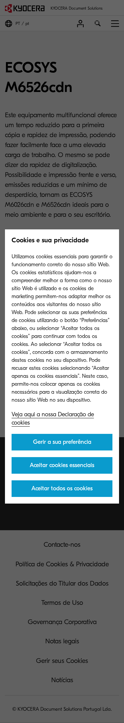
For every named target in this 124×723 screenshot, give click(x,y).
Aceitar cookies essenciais (62, 465)
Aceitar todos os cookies (62, 488)
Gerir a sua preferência (62, 442)
